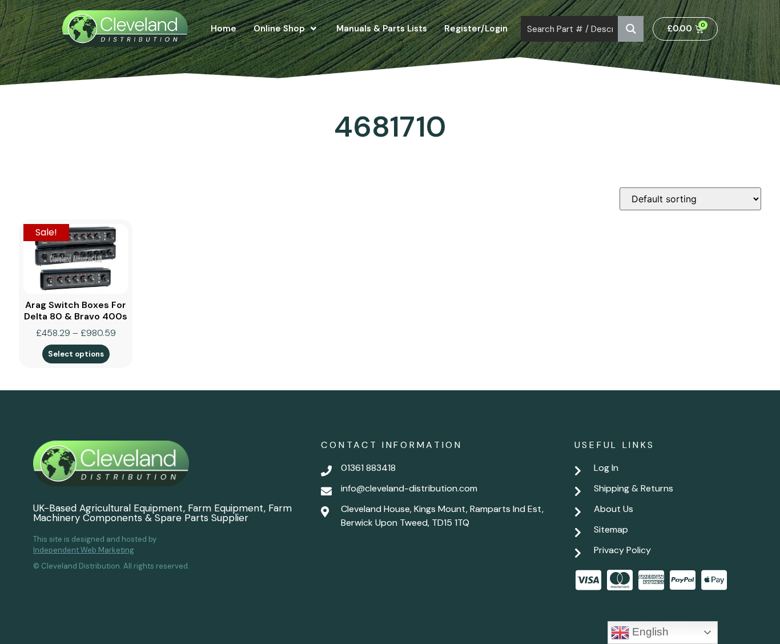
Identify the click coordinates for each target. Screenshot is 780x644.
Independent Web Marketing (83, 550)
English (649, 632)
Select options (76, 354)
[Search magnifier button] (631, 29)
